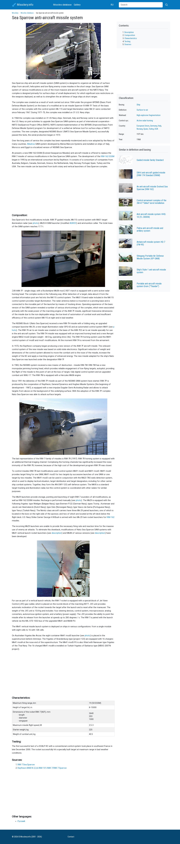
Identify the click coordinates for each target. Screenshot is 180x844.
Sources (127, 44)
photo (35, 223)
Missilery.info (24, 4)
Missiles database (62, 4)
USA (156, 129)
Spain (145, 129)
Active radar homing (145, 120)
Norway (140, 129)
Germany (153, 126)
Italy (159, 126)
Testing (127, 41)
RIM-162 (110, 517)
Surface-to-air (142, 110)
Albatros (31, 144)
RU (112, 4)
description (57, 533)
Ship (138, 105)
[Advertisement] (63, 190)
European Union (143, 126)
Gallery (77, 4)
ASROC (73, 223)
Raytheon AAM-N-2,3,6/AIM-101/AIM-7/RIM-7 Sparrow (42, 768)
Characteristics (130, 38)
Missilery (15, 13)
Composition (129, 35)
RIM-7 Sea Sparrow (26, 764)
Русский (21, 821)
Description (129, 32)
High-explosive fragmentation (148, 115)
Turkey (151, 129)
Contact (71, 837)
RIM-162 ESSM (107, 156)
